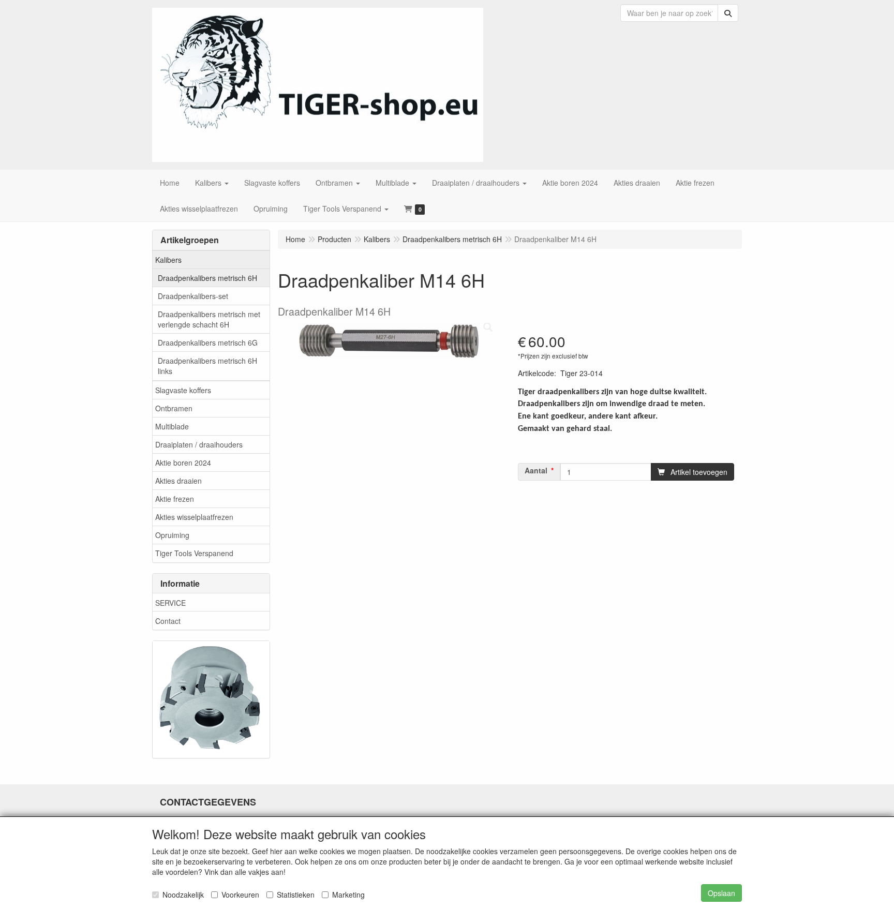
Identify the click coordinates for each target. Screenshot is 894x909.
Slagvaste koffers (183, 390)
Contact (168, 621)
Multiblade (172, 426)
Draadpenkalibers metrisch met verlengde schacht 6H (209, 319)
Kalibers (168, 260)
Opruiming (172, 535)
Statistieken (296, 894)
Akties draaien (178, 480)
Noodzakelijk (183, 894)
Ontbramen (173, 408)
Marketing (348, 894)
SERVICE (170, 603)
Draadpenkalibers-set (193, 296)
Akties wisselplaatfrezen (194, 517)
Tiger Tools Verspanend (194, 553)
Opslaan (721, 893)
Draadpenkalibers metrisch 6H (207, 278)
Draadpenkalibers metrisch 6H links (207, 365)
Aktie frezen (174, 499)
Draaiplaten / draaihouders (199, 444)
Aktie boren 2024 (183, 462)
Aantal (536, 470)
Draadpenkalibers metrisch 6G (208, 342)
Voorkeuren (240, 894)
